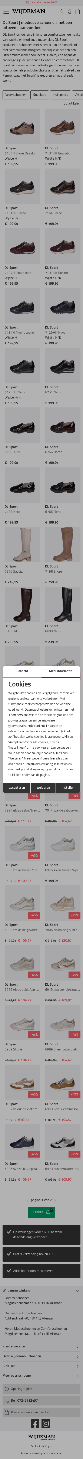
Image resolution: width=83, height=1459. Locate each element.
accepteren (17, 788)
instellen (68, 788)
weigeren (43, 788)
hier (52, 758)
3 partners (15, 715)
